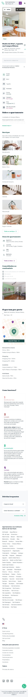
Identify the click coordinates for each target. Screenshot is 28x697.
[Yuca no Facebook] (3, 681)
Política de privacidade (8, 636)
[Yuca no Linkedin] (11, 681)
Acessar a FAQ (18, 515)
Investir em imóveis (7, 652)
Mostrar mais (6, 125)
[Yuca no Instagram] (7, 681)
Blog (3, 640)
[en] (14, 624)
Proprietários (5, 659)
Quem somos (6, 631)
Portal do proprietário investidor (11, 648)
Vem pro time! (6, 638)
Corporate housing (7, 650)
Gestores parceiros (7, 657)
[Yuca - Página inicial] (3, 3)
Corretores (5, 662)
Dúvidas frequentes (7, 633)
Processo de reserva (8, 669)
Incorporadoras (6, 655)
